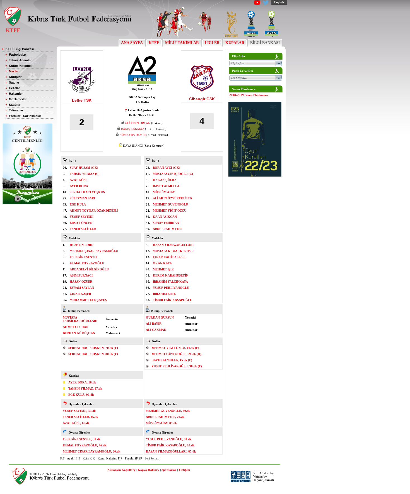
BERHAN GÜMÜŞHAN (79, 333)
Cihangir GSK (202, 99)
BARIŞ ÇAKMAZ (132, 129)
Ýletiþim (184, 469)
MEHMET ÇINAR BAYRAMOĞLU (94, 251)
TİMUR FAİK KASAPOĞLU (172, 300)
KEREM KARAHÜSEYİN (170, 275)
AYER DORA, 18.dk (82, 382)
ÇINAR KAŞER (80, 293)
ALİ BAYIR (153, 323)
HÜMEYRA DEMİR (132, 134)
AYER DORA (79, 186)
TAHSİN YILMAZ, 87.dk (85, 388)
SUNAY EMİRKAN (166, 222)
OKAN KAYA (162, 263)
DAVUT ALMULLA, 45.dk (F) (171, 360)
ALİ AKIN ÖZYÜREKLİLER (172, 198)
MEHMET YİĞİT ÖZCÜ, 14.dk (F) (175, 347)
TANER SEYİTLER (83, 229)
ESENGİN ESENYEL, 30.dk (81, 439)
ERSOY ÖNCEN (81, 222)
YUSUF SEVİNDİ (81, 216)
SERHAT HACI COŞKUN (87, 192)
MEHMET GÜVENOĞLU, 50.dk (168, 410)
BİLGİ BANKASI (265, 43)
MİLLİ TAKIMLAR (182, 43)
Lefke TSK (81, 100)
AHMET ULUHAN (75, 327)
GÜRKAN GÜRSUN (160, 317)
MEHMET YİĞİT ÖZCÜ (169, 210)
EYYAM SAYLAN (82, 287)
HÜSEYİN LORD (81, 244)
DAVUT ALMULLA (166, 186)
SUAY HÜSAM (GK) (84, 167)
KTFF (154, 43)
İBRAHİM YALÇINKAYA (170, 281)
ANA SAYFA (132, 43)
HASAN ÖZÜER (81, 281)
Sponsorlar (168, 469)
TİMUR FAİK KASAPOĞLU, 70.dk (170, 445)
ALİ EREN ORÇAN (137, 123)
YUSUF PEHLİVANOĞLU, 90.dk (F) (176, 366)
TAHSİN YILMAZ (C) (85, 173)
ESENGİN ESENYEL (84, 257)
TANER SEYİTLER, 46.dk (80, 417)
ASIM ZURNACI (81, 275)
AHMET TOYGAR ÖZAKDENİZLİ (94, 210)
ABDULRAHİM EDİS (167, 229)
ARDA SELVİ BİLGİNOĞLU (89, 269)
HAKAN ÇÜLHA (165, 180)
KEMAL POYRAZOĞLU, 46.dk (84, 445)
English (279, 2)
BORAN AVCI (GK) (166, 167)
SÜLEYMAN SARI (82, 198)
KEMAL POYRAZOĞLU (87, 263)
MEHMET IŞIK (163, 269)
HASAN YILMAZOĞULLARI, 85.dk (171, 451)
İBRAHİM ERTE (164, 293)
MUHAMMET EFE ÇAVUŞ (88, 300)
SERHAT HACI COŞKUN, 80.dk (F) (93, 354)
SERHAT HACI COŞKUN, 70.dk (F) (93, 347)
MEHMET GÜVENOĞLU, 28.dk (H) (176, 354)
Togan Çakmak (263, 479)
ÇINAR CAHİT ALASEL (169, 257)
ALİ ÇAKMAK (156, 329)
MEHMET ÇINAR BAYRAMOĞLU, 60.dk (91, 451)
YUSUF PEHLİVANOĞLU (171, 287)
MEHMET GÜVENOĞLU (170, 204)
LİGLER (212, 43)
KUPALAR (234, 43)
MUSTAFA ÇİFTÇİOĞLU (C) (173, 173)
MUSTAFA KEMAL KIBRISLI (173, 251)
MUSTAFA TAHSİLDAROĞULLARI (80, 319)
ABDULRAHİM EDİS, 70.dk (165, 417)
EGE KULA (78, 204)
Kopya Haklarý (148, 469)
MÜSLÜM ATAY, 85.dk (161, 423)
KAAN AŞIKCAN (165, 216)
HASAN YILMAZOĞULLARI (173, 244)
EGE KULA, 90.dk (81, 394)
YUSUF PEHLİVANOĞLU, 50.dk (168, 439)
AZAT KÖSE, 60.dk (76, 423)
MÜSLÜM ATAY (164, 192)
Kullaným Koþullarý (121, 469)
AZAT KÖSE (78, 180)
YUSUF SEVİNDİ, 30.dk (79, 410)
